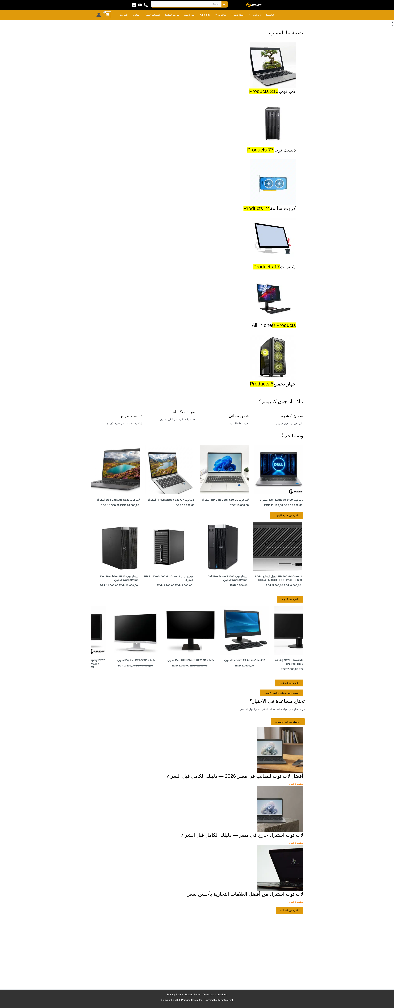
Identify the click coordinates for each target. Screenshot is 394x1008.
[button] (251, 15)
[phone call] (146, 5)
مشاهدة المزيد (296, 783)
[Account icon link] (98, 14)
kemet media (225, 1000)
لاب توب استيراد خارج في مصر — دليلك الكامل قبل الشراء (242, 835)
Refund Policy (193, 994)
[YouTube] (140, 5)
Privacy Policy (175, 994)
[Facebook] (134, 5)
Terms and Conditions (215, 994)
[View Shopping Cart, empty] (107, 14)
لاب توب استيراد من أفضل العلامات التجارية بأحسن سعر (245, 894)
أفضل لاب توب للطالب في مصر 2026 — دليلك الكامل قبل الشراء (235, 776)
